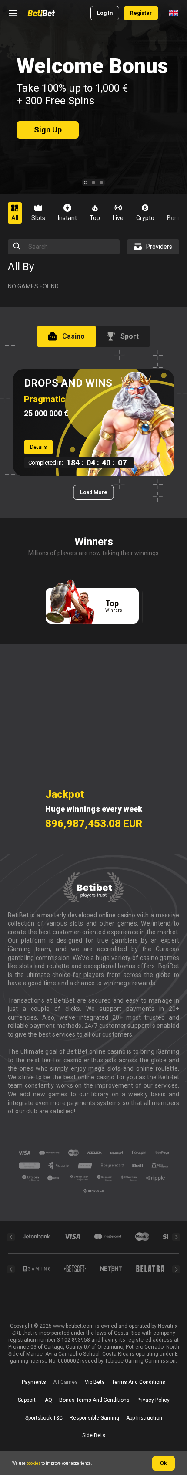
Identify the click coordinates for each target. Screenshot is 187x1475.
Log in (105, 13)
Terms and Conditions (138, 1382)
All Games (65, 1382)
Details (38, 447)
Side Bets (93, 1435)
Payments (34, 1382)
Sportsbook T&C (44, 1418)
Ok (163, 1463)
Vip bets (95, 1382)
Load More (93, 492)
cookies (33, 1463)
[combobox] (173, 13)
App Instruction (144, 1418)
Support (27, 1400)
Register (141, 13)
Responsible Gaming (94, 1418)
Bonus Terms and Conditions (94, 1400)
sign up (48, 129)
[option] (18, 213)
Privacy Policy (153, 1400)
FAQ (47, 1400)
